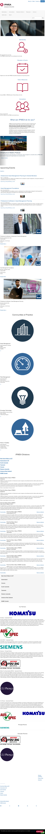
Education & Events (20, 12)
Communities (11, 12)
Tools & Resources (22, 79)
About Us (30, 1)
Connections (22, 99)
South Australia (4, 458)
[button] (3, 148)
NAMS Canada (4, 469)
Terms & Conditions (40, 771)
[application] (22, 28)
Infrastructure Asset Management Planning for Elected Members (19, 171)
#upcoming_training (4, 177)
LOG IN (42, 1)
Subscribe (40, 775)
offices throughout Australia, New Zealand (17, 126)
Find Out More (3, 507)
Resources (28, 12)
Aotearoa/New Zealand (4, 797)
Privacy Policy (40, 774)
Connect (34, 12)
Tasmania (2, 461)
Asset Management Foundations (10, 184)
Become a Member (40, 507)
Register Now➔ (3, 272)
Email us (2, 809)
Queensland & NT (4, 456)
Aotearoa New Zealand (6, 467)
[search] (43, 18)
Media (33, 1)
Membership (4, 12)
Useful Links (4, 14)
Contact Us (38, 1)
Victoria (2, 463)
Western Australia (4, 465)
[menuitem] (30, 1)
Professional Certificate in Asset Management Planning (16, 197)
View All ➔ (2, 167)
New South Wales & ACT (6, 454)
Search (10, 14)
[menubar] (34, 1)
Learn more (33, 830)
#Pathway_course (11, 177)
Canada (29, 126)
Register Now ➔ (3, 239)
